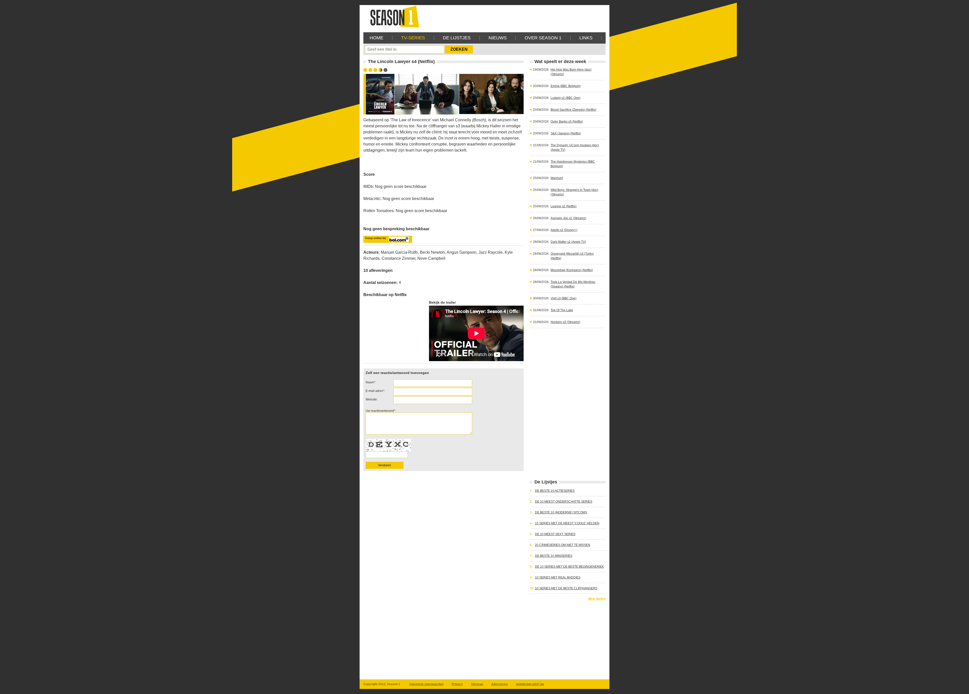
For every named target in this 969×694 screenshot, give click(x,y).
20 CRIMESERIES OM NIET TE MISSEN (562, 545)
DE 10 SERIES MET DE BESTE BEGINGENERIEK (569, 566)
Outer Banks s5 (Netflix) (567, 121)
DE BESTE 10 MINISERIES (553, 556)
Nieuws (498, 37)
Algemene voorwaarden (426, 684)
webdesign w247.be (530, 684)
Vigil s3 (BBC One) (563, 298)
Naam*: (371, 382)
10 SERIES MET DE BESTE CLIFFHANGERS (566, 588)
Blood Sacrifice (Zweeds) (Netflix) (573, 109)
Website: (372, 399)
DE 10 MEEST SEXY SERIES (555, 534)
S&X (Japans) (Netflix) (566, 133)
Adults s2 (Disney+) (564, 230)
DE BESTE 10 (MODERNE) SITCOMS (561, 512)
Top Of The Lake (562, 310)
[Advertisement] (514, 16)
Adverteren (499, 684)
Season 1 (392, 16)
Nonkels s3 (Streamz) (565, 322)
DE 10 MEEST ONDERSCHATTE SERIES (563, 501)
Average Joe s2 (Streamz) (568, 218)
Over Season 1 (543, 37)
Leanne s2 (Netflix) (564, 206)
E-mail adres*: (375, 391)
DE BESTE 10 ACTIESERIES (555, 491)
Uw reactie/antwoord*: (381, 411)
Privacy (457, 684)
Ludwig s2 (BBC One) (565, 98)
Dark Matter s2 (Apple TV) (568, 242)
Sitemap (477, 684)
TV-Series (413, 37)
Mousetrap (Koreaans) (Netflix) (572, 270)
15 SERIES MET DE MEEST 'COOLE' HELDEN (567, 523)
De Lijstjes (457, 37)
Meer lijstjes (597, 598)
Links (586, 37)
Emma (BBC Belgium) (566, 86)
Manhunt (557, 178)
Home (376, 37)
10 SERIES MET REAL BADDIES (557, 577)
